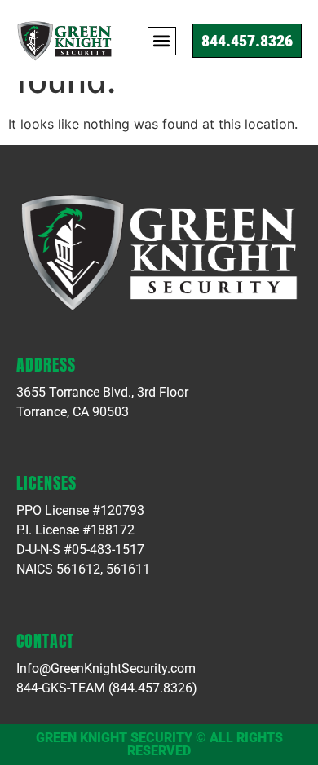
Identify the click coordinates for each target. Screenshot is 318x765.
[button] (162, 41)
